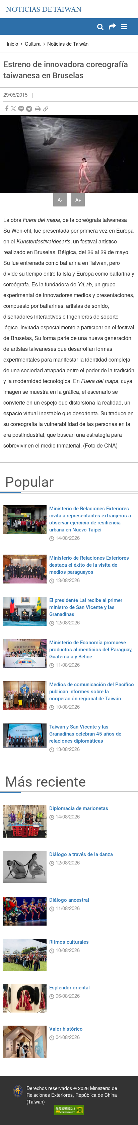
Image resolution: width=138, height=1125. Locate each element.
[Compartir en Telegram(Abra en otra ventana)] (29, 108)
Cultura (33, 43)
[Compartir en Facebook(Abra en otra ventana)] (6, 108)
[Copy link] (45, 108)
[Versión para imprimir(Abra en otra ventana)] (37, 108)
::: (7, 3)
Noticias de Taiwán (67, 43)
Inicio (12, 43)
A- (60, 199)
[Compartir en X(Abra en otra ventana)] (13, 108)
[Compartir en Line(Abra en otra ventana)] (21, 108)
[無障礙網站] (69, 1109)
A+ (78, 199)
